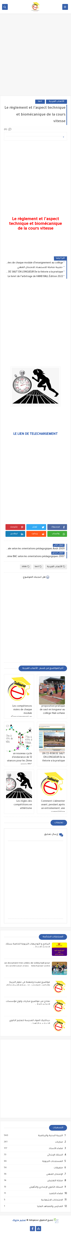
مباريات (59, 1142)
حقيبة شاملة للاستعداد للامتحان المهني (40, 267)
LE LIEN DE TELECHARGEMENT (35, 434)
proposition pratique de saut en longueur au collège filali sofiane (52, 710)
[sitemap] (38, 1228)
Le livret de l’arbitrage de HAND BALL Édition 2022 (35, 276)
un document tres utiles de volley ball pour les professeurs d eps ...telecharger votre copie (27, 966)
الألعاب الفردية (56, 101)
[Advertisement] (35, 57)
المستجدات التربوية (52, 1161)
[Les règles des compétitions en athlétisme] (19, 785)
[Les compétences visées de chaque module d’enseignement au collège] (19, 690)
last (40, 101)
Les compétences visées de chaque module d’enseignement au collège (34, 263)
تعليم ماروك (19, 1220)
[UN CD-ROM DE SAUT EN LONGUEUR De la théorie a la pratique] (52, 738)
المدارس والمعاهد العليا (50, 1206)
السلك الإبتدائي (55, 1155)
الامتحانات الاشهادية (52, 1200)
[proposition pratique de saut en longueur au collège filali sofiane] (52, 690)
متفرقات (58, 1168)
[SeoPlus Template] (56, 1220)
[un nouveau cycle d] (19, 738)
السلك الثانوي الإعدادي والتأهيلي (46, 1187)
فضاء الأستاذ (55, 1148)
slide (24, 567)
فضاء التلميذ (56, 1193)
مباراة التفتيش (55, 1180)
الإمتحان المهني (54, 1174)
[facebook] (32, 1228)
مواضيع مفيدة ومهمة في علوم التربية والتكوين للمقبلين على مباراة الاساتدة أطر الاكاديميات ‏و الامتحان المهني (28, 985)
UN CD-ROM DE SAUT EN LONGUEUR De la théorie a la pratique (34, 272)
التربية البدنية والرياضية (50, 1135)
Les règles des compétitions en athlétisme (23, 805)
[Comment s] (52, 785)
